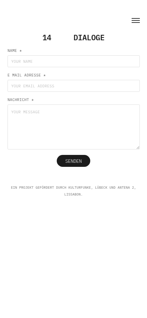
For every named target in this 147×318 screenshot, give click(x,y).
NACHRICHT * (21, 99)
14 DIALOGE (73, 37)
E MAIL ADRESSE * (27, 75)
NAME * (15, 50)
